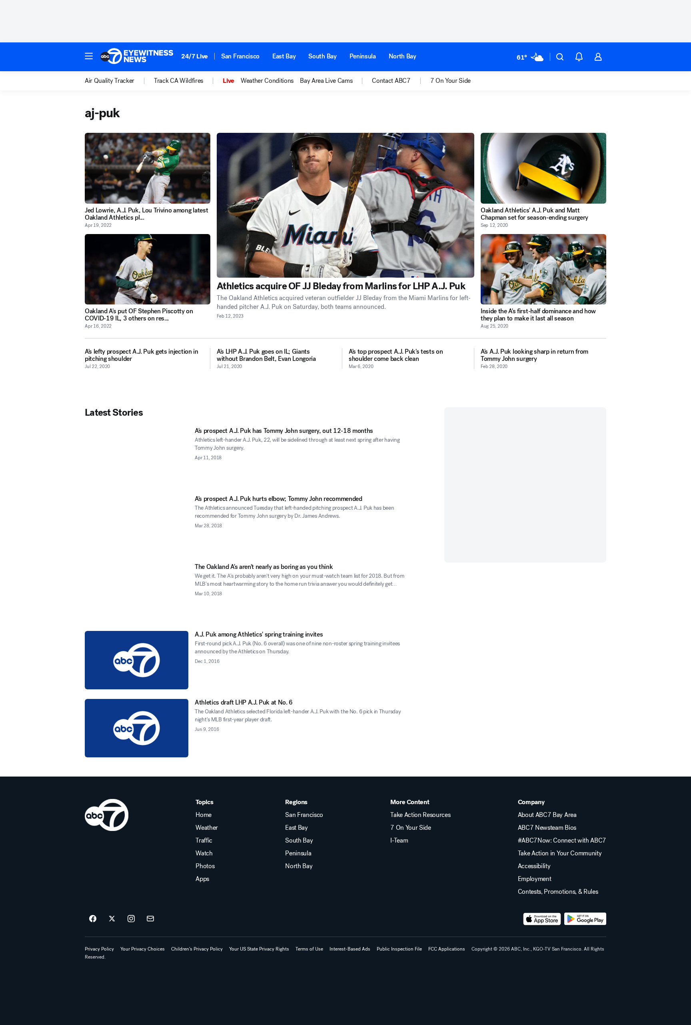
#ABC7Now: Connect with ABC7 (562, 840)
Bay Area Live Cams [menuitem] (326, 80)
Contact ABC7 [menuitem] (391, 80)
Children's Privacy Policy (197, 949)
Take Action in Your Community (560, 853)
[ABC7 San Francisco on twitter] (112, 919)
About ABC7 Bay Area (547, 815)
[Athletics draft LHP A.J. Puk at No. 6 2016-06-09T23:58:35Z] (136, 728)
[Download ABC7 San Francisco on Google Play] (585, 919)
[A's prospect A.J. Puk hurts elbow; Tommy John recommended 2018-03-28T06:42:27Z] (136, 524)
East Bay (284, 56)
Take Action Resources (420, 815)
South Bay (322, 56)
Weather (207, 828)
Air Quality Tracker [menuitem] (109, 80)
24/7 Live (194, 56)
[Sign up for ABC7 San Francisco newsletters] (150, 919)
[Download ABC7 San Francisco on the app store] (542, 919)
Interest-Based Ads (350, 949)
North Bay (402, 56)
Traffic (204, 840)
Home (204, 815)
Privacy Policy (99, 949)
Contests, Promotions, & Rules (558, 892)
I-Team (399, 840)
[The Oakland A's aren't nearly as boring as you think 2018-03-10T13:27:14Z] (136, 592)
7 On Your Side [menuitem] (450, 80)
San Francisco (240, 56)
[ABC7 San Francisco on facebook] (93, 919)
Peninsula (362, 56)
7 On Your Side (410, 828)
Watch (204, 853)
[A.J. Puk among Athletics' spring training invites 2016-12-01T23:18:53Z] (136, 660)
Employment (534, 879)
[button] (88, 56)
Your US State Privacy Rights (259, 949)
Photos (205, 866)
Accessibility (534, 866)
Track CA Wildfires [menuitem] (178, 80)
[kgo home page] (106, 815)
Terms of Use (309, 949)
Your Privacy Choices (142, 949)
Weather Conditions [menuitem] (267, 80)
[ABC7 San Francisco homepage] (136, 57)
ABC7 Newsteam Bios (547, 828)
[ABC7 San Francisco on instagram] (131, 919)
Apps (202, 879)
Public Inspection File (399, 949)
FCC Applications (446, 949)
